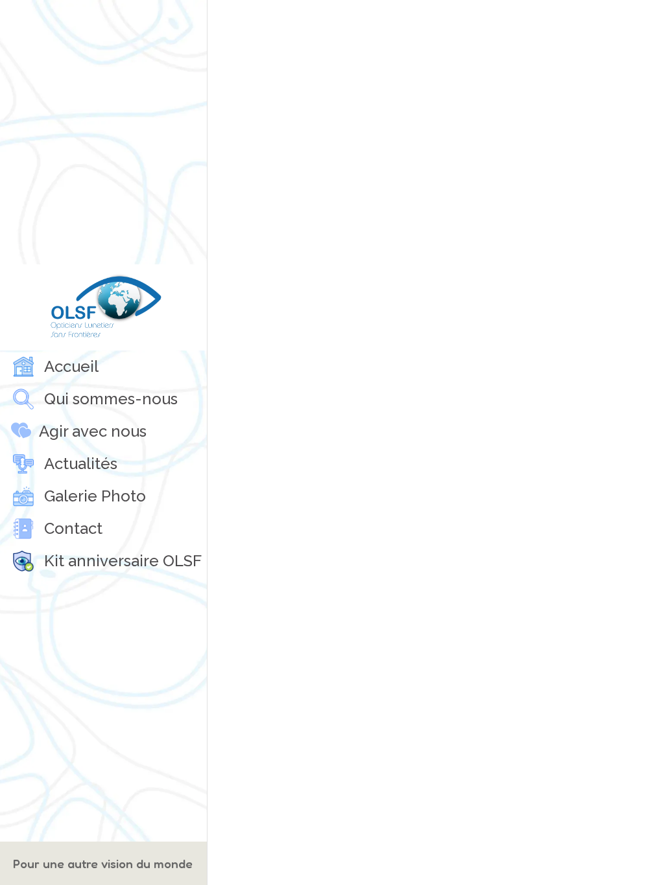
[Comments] (643, 20)
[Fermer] (228, 21)
